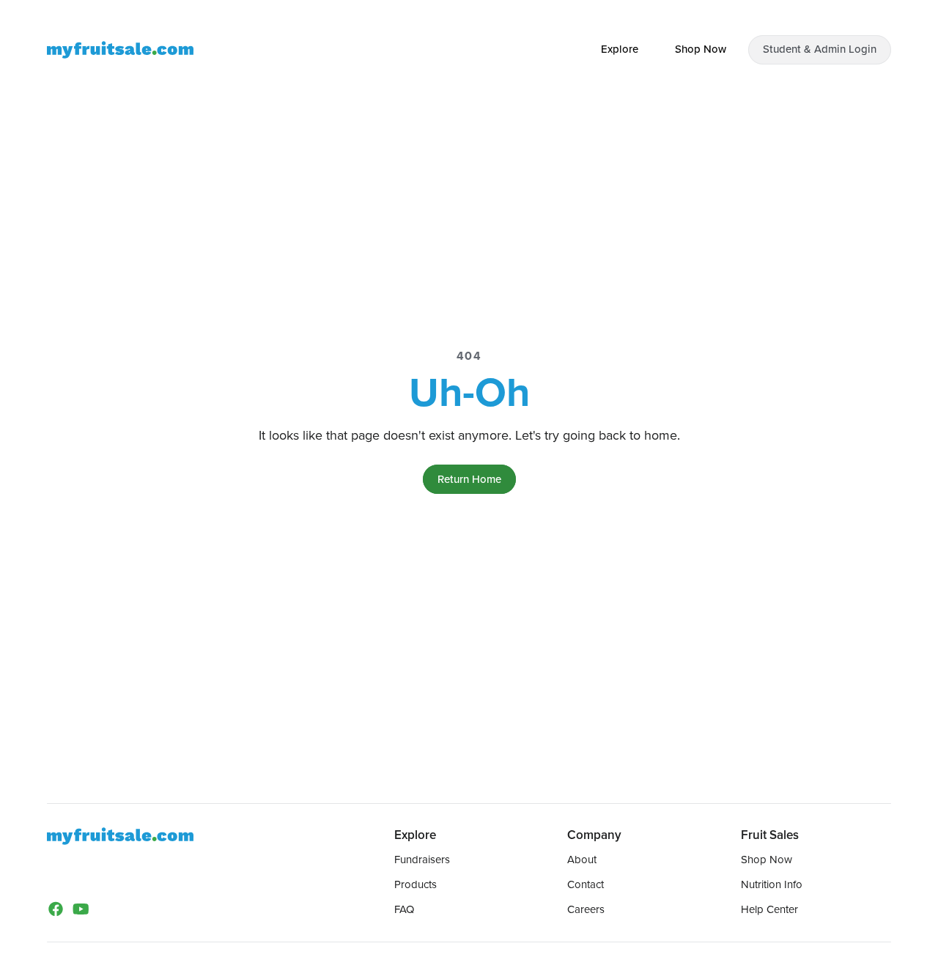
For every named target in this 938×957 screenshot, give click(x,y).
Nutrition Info (771, 884)
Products (415, 884)
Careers (586, 909)
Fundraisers (422, 859)
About (582, 859)
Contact (585, 884)
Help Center (769, 909)
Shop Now (766, 859)
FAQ (404, 909)
